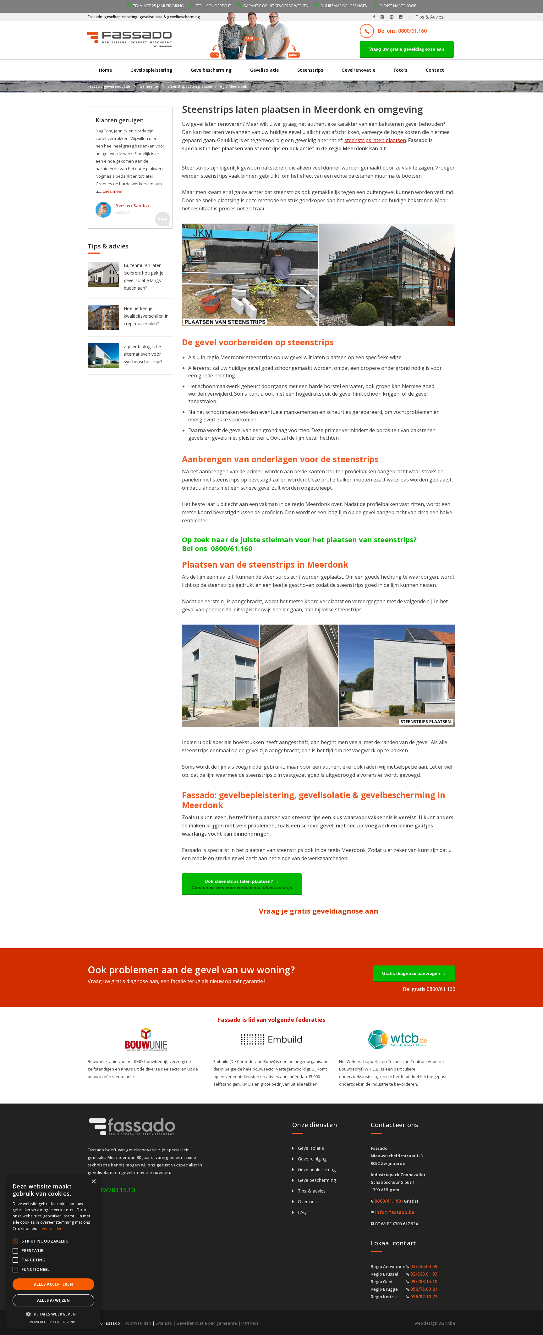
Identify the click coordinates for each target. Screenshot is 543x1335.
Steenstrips (310, 70)
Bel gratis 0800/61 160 (429, 989)
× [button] (93, 1181)
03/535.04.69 (424, 1266)
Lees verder (51, 1228)
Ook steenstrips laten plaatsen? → (241, 884)
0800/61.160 (231, 548)
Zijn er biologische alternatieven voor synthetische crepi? (143, 353)
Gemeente (149, 86)
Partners (250, 1323)
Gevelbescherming (211, 70)
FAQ (302, 1212)
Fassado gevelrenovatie (109, 86)
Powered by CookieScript (53, 1322)
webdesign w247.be (434, 1323)
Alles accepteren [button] (53, 1284)
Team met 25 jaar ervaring (158, 5)
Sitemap (164, 1323)
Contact (435, 70)
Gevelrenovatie (358, 70)
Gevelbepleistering (151, 70)
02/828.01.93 (424, 1274)
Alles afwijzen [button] (53, 1300)
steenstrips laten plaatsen (375, 140)
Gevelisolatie (264, 70)
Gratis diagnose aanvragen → (414, 973)
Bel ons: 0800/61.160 (402, 30)
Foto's (400, 70)
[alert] (53, 1252)
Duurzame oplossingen (344, 5)
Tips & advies (312, 1191)
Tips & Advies (429, 17)
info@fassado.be (394, 1212)
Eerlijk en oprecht (213, 5)
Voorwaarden (137, 1323)
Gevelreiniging (312, 1159)
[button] (53, 1314)
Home (105, 70)
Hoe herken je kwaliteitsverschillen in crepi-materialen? (146, 315)
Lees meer (113, 191)
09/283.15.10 (117, 1190)
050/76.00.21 (424, 1289)
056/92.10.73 (424, 1296)
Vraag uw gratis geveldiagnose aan (406, 49)
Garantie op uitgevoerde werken (276, 5)
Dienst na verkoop (398, 5)
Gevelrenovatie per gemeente (206, 1323)
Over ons (307, 1201)
